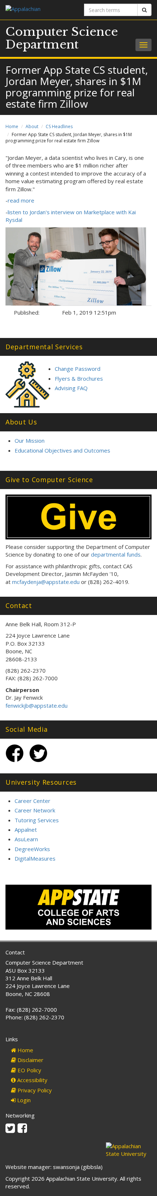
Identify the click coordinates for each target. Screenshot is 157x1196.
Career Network (35, 810)
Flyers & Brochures (79, 378)
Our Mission (30, 440)
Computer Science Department (61, 38)
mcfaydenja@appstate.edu (46, 581)
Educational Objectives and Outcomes (62, 450)
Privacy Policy (34, 1090)
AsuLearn (26, 839)
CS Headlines (59, 126)
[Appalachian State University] (39, 9)
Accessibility (31, 1080)
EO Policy (28, 1070)
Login (23, 1100)
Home (11, 126)
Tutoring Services (37, 820)
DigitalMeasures (35, 858)
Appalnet (26, 829)
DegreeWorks (32, 849)
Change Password (77, 368)
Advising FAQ (71, 388)
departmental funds (116, 554)
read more (21, 200)
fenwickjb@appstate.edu (36, 705)
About (32, 126)
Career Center (32, 800)
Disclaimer (29, 1060)
